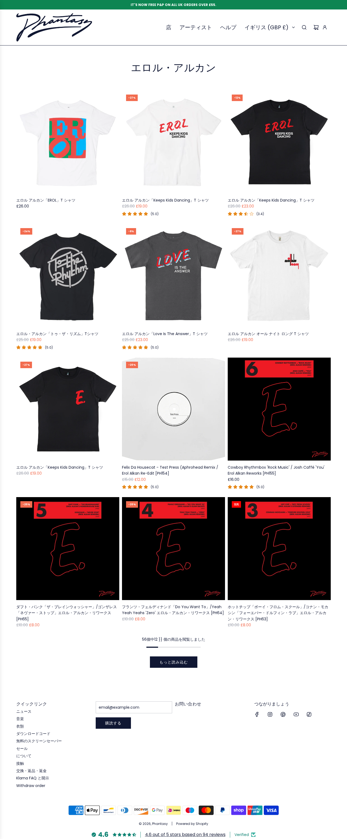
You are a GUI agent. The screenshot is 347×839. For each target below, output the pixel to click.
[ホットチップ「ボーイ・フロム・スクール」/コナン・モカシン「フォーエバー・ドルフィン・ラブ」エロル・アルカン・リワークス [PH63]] (279, 548)
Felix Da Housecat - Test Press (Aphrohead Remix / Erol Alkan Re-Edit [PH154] (170, 470)
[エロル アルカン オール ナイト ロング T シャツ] (279, 275)
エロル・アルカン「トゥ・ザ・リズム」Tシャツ (57, 333)
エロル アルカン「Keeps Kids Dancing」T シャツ (165, 200)
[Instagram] (270, 714)
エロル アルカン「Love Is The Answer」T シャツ (165, 333)
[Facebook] (257, 714)
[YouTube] (296, 714)
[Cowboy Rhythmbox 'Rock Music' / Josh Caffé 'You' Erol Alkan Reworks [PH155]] (279, 409)
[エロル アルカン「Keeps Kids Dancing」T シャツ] (173, 141)
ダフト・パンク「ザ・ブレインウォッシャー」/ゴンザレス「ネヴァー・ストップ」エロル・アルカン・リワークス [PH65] (66, 613)
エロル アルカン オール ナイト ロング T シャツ (268, 333)
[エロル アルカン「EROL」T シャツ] (67, 141)
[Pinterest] (283, 714)
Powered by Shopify (192, 823)
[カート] (316, 27)
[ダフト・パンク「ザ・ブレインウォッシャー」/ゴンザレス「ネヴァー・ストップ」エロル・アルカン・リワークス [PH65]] (67, 548)
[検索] (304, 27)
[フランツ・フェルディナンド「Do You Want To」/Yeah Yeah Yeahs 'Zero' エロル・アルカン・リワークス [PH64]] (173, 548)
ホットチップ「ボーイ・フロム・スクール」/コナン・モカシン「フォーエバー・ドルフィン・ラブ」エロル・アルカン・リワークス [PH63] (278, 613)
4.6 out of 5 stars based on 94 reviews (185, 834)
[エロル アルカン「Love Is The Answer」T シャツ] (173, 275)
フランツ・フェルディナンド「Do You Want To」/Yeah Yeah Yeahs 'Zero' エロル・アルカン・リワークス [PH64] (173, 610)
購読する (113, 723)
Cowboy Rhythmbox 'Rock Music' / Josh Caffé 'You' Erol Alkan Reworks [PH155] (276, 470)
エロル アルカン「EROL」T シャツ (45, 200)
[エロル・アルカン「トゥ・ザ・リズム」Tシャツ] (67, 275)
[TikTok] (309, 714)
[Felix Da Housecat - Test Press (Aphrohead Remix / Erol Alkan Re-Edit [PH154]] (173, 409)
